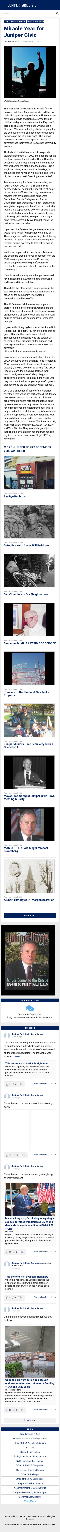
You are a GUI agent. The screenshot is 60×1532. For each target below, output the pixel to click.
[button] (4, 5)
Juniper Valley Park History (30, 1483)
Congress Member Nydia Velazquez (30, 1492)
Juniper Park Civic (22, 5)
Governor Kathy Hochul (30, 1497)
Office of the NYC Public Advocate (30, 1443)
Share (53, 1084)
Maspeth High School (30, 1452)
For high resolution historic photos (30, 1456)
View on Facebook (41, 1084)
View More (30, 915)
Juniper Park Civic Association (27, 1034)
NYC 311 (30, 1447)
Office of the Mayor (30, 1474)
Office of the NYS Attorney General (30, 1438)
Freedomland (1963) (30, 1434)
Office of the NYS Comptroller (30, 1465)
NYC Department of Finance (30, 1461)
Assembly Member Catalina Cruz (30, 1488)
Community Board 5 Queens (30, 1470)
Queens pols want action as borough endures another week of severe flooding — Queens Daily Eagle (29, 1383)
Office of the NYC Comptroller (30, 1479)
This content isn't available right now (26, 1063)
